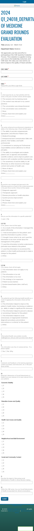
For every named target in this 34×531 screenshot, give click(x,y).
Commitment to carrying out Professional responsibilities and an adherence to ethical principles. (15, 147)
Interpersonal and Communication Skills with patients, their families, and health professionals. (16, 141)
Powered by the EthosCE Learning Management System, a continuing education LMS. (25, 528)
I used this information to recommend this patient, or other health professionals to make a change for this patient (17, 251)
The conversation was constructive (14, 109)
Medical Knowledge (9, 136)
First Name (4, 69)
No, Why (10, 351)
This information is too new (12, 277)
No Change (6, 200)
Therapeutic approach (10, 193)
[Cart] (28, 3)
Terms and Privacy (14, 511)
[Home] (17, 5)
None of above (8, 168)
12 (1, 487)
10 (1, 374)
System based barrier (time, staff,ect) (15, 284)
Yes (4, 351)
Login (24, 1)
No (8, 219)
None (4, 111)
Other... (5, 256)
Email (2, 84)
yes (4, 219)
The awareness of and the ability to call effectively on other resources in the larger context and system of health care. (15, 164)
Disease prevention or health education (16, 195)
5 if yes (3, 224)
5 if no (3, 265)
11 (1, 476)
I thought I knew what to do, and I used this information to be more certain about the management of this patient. (16, 239)
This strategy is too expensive (13, 279)
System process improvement (13, 198)
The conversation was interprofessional (16, 106)
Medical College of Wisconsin (17, 509)
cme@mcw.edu (17, 505)
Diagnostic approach (10, 190)
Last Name (4, 77)
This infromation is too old (11, 274)
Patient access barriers (10, 282)
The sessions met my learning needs (15, 99)
